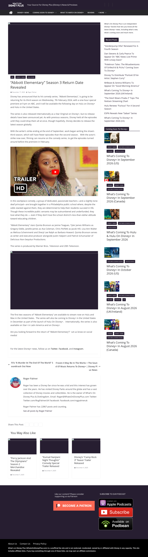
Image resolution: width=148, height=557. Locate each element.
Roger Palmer (32, 92)
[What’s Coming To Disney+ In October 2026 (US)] (111, 249)
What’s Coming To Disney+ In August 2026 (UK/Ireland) (122, 307)
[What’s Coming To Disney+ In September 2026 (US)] (111, 134)
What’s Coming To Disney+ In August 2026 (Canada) (122, 346)
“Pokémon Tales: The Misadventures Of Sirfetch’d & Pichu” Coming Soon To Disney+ (122, 67)
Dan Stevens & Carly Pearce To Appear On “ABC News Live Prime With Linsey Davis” (120, 56)
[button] (55, 12)
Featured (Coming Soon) (126, 147)
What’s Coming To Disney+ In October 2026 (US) (119, 269)
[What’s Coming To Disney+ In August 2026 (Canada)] (111, 321)
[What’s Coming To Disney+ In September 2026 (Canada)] (111, 172)
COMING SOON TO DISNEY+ (43, 12)
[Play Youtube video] (55, 172)
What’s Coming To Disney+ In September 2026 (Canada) (121, 197)
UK (124, 299)
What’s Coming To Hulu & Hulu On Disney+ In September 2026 (121, 235)
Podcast (110, 151)
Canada (110, 185)
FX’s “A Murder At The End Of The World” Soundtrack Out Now (32, 364)
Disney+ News (20, 77)
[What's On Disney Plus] (11, 12)
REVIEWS (91, 12)
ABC (12, 77)
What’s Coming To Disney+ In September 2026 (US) (121, 159)
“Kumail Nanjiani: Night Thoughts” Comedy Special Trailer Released (51, 462)
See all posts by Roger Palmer (37, 410)
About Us (12, 543)
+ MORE (101, 12)
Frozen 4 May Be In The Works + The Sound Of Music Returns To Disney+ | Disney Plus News (76, 366)
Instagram (78, 348)
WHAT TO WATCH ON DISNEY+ (72, 12)
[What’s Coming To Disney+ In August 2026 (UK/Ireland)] (111, 283)
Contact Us (25, 543)
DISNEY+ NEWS (23, 12)
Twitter (54, 348)
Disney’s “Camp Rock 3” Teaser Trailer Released (85, 460)
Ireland (110, 299)
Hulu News (31, 77)
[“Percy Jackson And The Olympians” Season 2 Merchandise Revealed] (22, 440)
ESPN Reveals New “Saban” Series (120, 113)
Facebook (63, 348)
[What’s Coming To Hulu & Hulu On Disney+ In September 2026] (111, 210)
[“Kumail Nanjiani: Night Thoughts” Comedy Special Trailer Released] (54, 440)
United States (120, 151)
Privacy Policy (39, 543)
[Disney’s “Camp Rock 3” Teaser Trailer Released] (86, 440)
